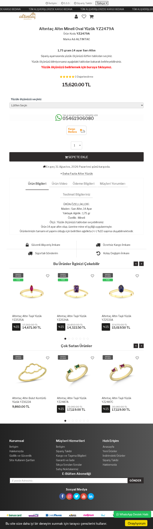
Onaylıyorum (137, 523)
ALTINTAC (83, 39)
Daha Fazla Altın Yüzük (78, 173)
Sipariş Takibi (84, 3)
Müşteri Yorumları (112, 183)
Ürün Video (59, 183)
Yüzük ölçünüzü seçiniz (26, 99)
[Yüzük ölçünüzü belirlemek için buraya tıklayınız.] (76, 63)
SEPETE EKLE (78, 157)
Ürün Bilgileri (37, 183)
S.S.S (66, 3)
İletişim (52, 3)
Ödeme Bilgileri (83, 183)
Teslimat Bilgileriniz (76, 194)
